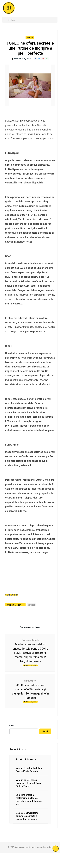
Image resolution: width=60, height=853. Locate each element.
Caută (12, 725)
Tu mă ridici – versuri (26, 759)
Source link (11, 594)
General (30, 37)
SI (9, 8)
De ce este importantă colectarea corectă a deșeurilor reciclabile (27, 816)
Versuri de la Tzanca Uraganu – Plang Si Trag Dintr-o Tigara (28, 783)
